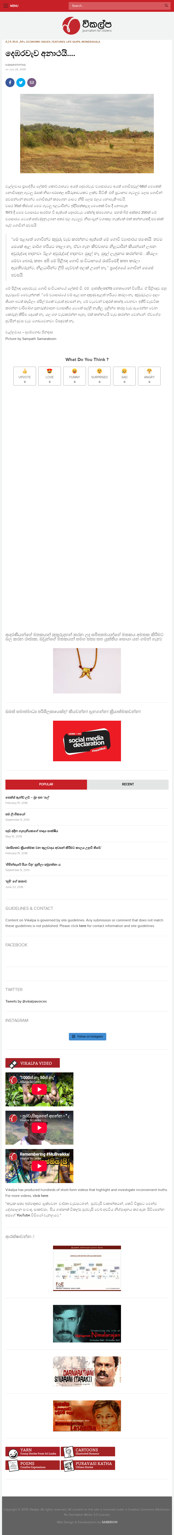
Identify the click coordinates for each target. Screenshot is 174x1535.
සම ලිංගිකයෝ (15, 814)
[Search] (166, 6)
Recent (128, 784)
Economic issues (38, 42)
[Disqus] (87, 449)
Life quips (73, 42)
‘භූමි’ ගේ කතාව (16, 881)
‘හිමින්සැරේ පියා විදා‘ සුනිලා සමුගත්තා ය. (33, 864)
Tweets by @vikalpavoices (26, 1001)
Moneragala (91, 42)
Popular (46, 784)
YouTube (23, 1215)
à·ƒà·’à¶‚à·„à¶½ (15, 42)
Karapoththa (15, 65)
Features (58, 42)
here (82, 926)
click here (40, 1196)
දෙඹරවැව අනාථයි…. (40, 54)
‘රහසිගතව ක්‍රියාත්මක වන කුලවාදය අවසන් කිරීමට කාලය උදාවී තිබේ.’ (53, 848)
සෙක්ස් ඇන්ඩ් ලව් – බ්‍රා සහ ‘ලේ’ (27, 797)
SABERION (109, 1522)
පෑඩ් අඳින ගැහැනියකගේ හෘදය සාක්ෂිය (31, 831)
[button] (87, 133)
